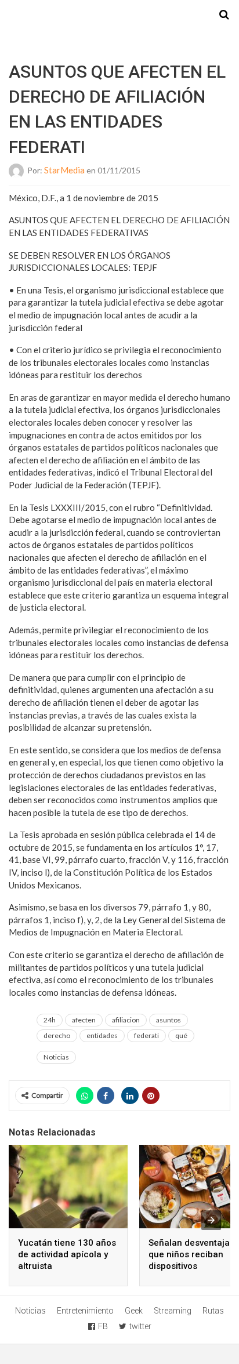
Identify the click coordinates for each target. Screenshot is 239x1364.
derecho (57, 1035)
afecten (84, 1019)
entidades (102, 1035)
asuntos (168, 1019)
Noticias (56, 1057)
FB (103, 1326)
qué (181, 1035)
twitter (140, 1326)
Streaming (172, 1310)
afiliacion (126, 1019)
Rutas (213, 1310)
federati (146, 1035)
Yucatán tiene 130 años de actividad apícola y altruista (67, 1254)
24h (50, 1019)
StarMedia (64, 170)
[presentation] (211, 1220)
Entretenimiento (85, 1310)
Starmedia (119, 15)
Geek (134, 1310)
